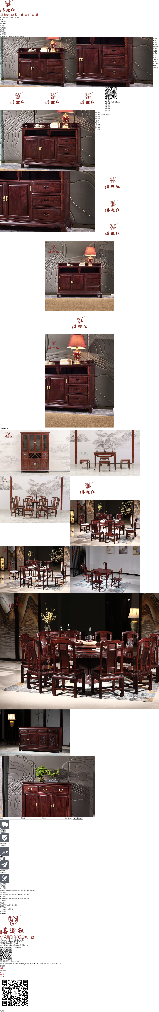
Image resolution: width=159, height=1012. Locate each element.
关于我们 (3, 22)
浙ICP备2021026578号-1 (55, 964)
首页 (1, 19)
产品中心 (3, 26)
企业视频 (26, 890)
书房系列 (97, 123)
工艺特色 (3, 32)
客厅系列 (97, 117)
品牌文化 (14, 890)
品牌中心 (9, 890)
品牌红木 (42, 964)
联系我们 (3, 34)
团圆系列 (107, 110)
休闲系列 (97, 125)
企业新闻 (3, 905)
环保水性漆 (9, 909)
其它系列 (97, 112)
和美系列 (107, 108)
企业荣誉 (20, 890)
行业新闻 (9, 905)
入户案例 (3, 28)
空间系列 (3, 24)
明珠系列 (107, 106)
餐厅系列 (97, 119)
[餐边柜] (38, 38)
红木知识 (14, 905)
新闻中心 (3, 30)
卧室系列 (97, 121)
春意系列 (107, 104)
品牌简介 (3, 890)
